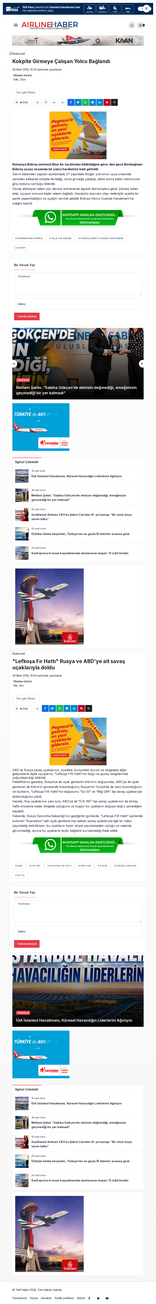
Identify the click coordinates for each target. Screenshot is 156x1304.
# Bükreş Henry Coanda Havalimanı (101, 238)
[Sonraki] (141, 364)
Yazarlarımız (19, 1298)
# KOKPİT (20, 248)
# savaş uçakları (125, 865)
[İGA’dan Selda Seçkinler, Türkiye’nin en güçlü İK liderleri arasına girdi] (78, 533)
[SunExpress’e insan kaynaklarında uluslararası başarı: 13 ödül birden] (78, 553)
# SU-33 (20, 875)
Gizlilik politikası (64, 1298)
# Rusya (102, 865)
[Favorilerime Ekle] (37, 102)
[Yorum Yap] (46, 102)
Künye (34, 1298)
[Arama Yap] (131, 25)
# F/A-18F (35, 865)
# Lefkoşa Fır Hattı (60, 865)
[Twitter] (98, 1298)
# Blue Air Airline (61, 238)
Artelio (67, 1289)
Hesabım (46, 1298)
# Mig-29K (85, 865)
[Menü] (15, 25)
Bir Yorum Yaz (24, 265)
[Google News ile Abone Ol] (26, 92)
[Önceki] (14, 364)
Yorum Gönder (27, 316)
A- (63, 102)
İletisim (81, 1298)
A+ (54, 102)
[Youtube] (107, 1298)
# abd (18, 865)
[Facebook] (89, 1298)
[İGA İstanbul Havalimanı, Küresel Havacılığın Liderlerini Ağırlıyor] (78, 476)
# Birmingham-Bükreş (29, 238)
